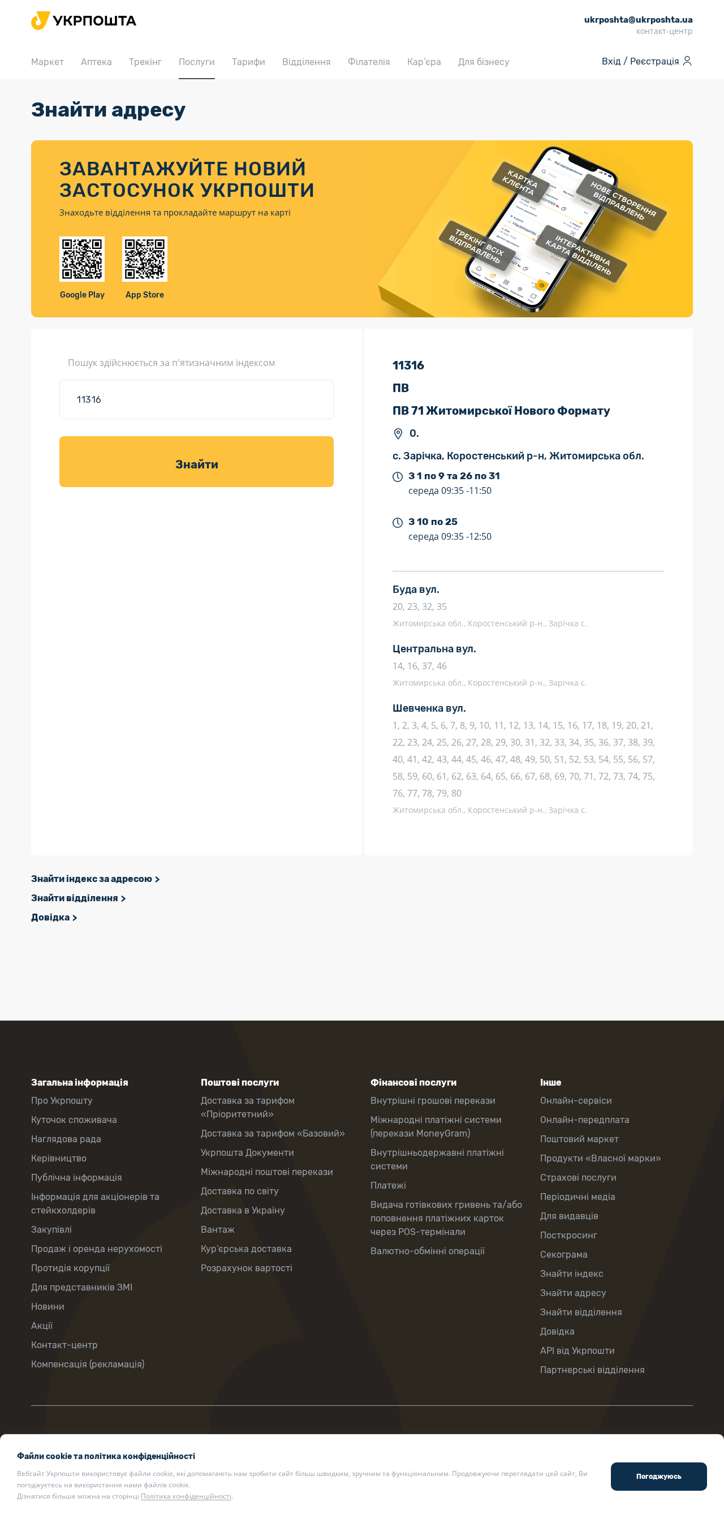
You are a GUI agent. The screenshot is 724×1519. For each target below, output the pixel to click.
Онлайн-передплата (585, 1119)
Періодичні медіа (577, 1196)
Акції (42, 1325)
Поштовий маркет (579, 1139)
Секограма (564, 1254)
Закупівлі (51, 1229)
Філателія (369, 62)
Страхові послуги (578, 1177)
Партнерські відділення (592, 1370)
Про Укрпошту (62, 1100)
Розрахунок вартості (246, 1268)
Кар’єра (424, 62)
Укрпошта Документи (247, 1152)
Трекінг (145, 62)
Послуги (197, 62)
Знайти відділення (74, 898)
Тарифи (248, 62)
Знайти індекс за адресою (91, 878)
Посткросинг (568, 1235)
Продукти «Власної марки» (600, 1158)
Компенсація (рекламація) (87, 1364)
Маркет (47, 62)
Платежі (388, 1185)
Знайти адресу (573, 1293)
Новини (47, 1306)
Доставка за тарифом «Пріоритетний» (248, 1107)
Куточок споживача (74, 1119)
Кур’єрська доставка (246, 1248)
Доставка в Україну (243, 1210)
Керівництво (59, 1158)
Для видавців (569, 1216)
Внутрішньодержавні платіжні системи (437, 1159)
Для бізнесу (484, 62)
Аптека (96, 62)
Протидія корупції (70, 1268)
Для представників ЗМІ (81, 1287)
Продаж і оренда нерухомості (96, 1248)
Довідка (50, 917)
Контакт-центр (64, 1345)
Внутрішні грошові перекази (432, 1100)
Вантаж (218, 1229)
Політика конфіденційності (186, 1496)
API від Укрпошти (577, 1350)
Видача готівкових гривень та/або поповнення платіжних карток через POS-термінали (446, 1218)
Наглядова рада (66, 1139)
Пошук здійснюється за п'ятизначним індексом (171, 362)
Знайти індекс (572, 1273)
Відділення (306, 62)
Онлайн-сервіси (576, 1100)
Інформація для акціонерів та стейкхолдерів (95, 1203)
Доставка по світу (240, 1191)
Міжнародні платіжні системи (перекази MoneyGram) (436, 1126)
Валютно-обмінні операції (427, 1251)
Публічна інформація (76, 1177)
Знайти (196, 464)
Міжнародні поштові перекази (267, 1172)
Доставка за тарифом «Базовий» (273, 1133)
